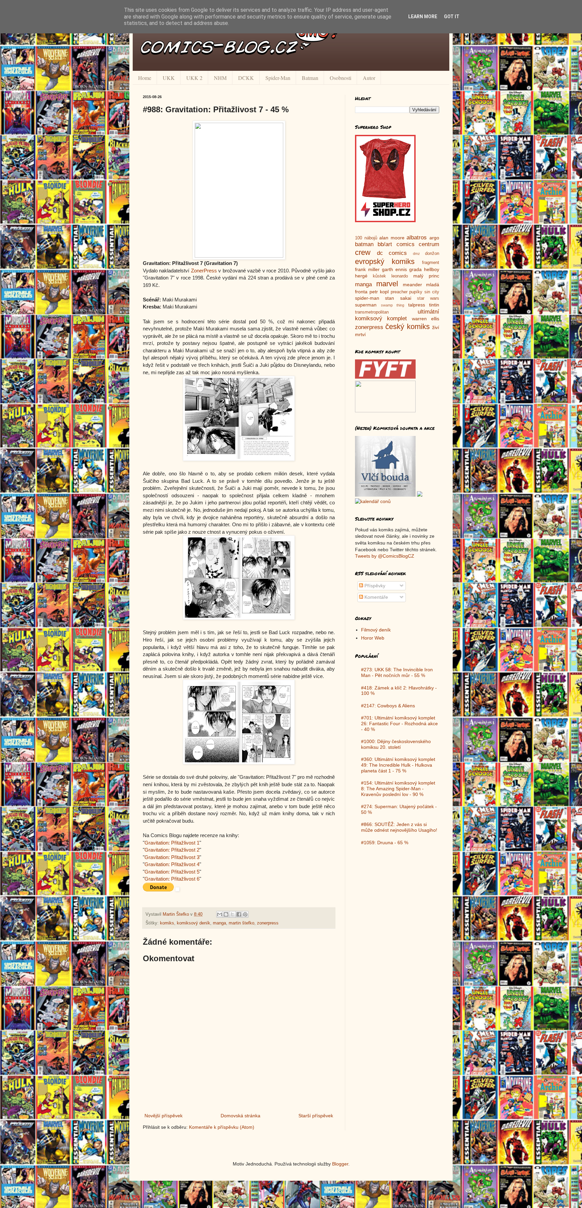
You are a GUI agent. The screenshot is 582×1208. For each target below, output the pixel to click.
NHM (220, 77)
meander (412, 284)
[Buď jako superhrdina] (385, 220)
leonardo (399, 276)
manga (219, 923)
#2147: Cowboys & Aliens (388, 705)
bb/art (385, 244)
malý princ (426, 275)
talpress (416, 304)
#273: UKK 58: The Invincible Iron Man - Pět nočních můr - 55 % (397, 672)
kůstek (379, 276)
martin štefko (241, 923)
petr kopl (379, 291)
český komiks (407, 326)
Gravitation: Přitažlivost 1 (171, 843)
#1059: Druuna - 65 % (384, 842)
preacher (399, 292)
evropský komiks (385, 261)
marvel (387, 283)
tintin (434, 304)
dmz (416, 254)
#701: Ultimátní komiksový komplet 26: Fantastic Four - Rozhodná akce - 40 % (399, 723)
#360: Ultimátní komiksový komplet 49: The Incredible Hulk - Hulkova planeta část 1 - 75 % (398, 765)
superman (366, 304)
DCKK (246, 77)
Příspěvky (374, 585)
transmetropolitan (372, 312)
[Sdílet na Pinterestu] (245, 914)
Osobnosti (340, 77)
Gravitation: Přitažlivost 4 (171, 864)
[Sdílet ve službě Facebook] (238, 914)
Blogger (340, 1164)
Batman (310, 77)
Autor (369, 77)
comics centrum (417, 244)
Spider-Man (277, 77)
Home (144, 77)
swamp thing (393, 305)
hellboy (431, 269)
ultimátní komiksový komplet (397, 315)
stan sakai (398, 298)
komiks (167, 923)
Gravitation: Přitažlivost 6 (171, 879)
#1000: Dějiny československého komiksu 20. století (396, 744)
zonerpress (268, 923)
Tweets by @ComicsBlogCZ (384, 556)
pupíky (415, 292)
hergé (361, 275)
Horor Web (372, 638)
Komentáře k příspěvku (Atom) (221, 1127)
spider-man (367, 298)
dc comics (392, 253)
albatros (417, 237)
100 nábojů (366, 238)
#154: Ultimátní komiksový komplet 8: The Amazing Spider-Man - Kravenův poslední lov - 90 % (398, 788)
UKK (169, 77)
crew (362, 252)
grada (415, 269)
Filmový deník (376, 629)
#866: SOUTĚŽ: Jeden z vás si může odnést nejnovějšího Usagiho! (399, 827)
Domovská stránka (240, 1115)
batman (364, 244)
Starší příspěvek (315, 1115)
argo (434, 237)
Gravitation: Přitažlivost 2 (171, 850)
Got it (451, 16)
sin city (431, 292)
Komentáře (375, 597)
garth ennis (394, 269)
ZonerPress (204, 270)
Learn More (422, 16)
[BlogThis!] (226, 914)
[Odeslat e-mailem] (219, 914)
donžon (432, 253)
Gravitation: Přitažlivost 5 (171, 872)
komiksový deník (193, 923)
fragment (430, 262)
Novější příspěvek (163, 1115)
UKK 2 (194, 77)
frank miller (367, 269)
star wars (428, 298)
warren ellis (425, 318)
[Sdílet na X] (232, 914)
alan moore (392, 237)
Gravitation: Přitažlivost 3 (171, 857)
